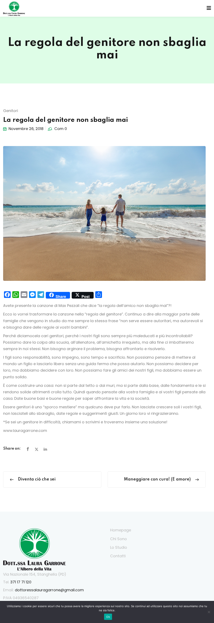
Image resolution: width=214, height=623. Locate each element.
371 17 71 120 (20, 582)
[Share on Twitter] (36, 449)
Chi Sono (118, 538)
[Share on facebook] (28, 449)
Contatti (118, 556)
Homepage (120, 530)
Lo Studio (118, 547)
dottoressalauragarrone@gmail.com (49, 590)
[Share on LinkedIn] (45, 449)
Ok (108, 616)
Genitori (10, 110)
